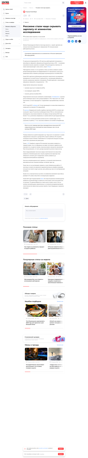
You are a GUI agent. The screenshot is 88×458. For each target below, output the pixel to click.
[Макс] (69, 41)
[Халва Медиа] (5, 2)
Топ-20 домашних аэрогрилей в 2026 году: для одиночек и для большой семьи (35, 323)
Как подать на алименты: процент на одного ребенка (34, 247)
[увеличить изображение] (34, 37)
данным (27, 110)
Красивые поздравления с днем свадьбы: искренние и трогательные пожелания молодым (57, 281)
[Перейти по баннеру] (76, 19)
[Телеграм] (72, 41)
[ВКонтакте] (76, 41)
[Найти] (63, 2)
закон (42, 178)
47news (49, 66)
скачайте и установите (43, 448)
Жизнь (7, 29)
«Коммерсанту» (55, 96)
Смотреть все (60, 301)
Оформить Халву (77, 2)
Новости (7, 33)
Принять (61, 454)
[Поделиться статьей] (29, 15)
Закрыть (61, 448)
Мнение (7, 31)
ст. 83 (27, 143)
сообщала (35, 105)
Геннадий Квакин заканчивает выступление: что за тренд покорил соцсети (35, 366)
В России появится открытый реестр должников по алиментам (58, 247)
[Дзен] (79, 41)
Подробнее (42, 454)
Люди (7, 35)
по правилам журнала (43, 218)
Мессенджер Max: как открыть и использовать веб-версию (33, 280)
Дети (26, 199)
